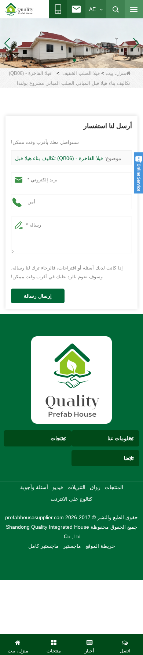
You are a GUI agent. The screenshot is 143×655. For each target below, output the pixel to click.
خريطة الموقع (100, 546)
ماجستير (72, 546)
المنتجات (114, 487)
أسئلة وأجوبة (34, 487)
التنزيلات (76, 487)
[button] (80, 60)
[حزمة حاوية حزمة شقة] (71, 43)
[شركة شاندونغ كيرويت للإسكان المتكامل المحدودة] (71, 380)
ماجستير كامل (43, 546)
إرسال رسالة (38, 296)
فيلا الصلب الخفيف (81, 73)
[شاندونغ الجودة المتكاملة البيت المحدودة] (19, 9)
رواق (95, 487)
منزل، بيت (116, 73)
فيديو (57, 487)
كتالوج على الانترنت (71, 499)
